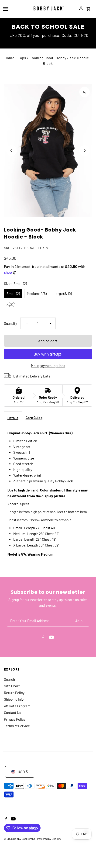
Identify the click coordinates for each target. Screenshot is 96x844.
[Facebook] (43, 638)
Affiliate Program (17, 706)
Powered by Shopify (49, 838)
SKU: (8, 248)
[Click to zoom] (84, 92)
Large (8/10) (63, 293)
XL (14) (11, 304)
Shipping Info (14, 699)
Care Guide (34, 417)
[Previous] (11, 150)
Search (9, 679)
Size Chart (12, 686)
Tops (22, 58)
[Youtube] (51, 638)
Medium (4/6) (37, 293)
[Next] (84, 150)
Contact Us (12, 712)
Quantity (10, 323)
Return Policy (14, 693)
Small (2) (13, 293)
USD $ (23, 772)
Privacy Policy (14, 719)
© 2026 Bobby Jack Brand (20, 838)
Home (9, 58)
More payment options (48, 365)
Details (12, 418)
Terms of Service (17, 726)
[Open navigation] (15, 8)
